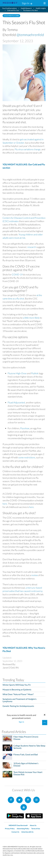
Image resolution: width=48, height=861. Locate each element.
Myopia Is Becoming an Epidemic (17, 689)
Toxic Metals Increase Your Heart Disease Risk (27, 773)
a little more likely (31, 317)
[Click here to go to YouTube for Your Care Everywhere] (23, 807)
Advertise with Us (27, 832)
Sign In (25, 3)
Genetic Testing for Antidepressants (18, 706)
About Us (33, 825)
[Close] (44, 714)
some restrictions (26, 457)
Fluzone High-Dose (17, 373)
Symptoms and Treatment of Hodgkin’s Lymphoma (19, 700)
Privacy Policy (10, 829)
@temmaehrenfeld (30, 35)
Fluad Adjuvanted (16, 402)
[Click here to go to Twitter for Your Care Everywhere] (19, 800)
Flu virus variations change (28, 149)
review (34, 575)
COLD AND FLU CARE (11, 16)
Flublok (34, 373)
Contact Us (15, 832)
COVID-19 (17, 274)
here (5, 503)
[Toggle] (44, 722)
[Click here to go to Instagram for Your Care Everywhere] (28, 800)
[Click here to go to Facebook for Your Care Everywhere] (11, 800)
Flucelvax (24, 428)
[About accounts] (31, 3)
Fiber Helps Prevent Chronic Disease (25, 738)
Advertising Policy (23, 829)
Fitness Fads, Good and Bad (25, 754)
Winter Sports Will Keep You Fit (17, 685)
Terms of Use (35, 829)
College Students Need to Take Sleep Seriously (29, 747)
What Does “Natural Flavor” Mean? (18, 694)
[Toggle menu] (44, 3)
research (31, 247)
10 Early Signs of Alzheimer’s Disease (25, 764)
